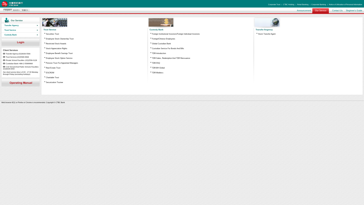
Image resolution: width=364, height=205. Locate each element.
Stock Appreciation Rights (56, 48)
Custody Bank (10, 35)
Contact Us (337, 10)
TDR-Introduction (159, 53)
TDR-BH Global (158, 68)
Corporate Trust (274, 5)
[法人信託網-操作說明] (20, 82)
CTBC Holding (288, 5)
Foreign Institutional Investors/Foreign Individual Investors (176, 34)
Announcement (304, 10)
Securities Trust (52, 34)
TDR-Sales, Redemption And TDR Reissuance (171, 58)
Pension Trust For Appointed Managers (62, 63)
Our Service (320, 10)
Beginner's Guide (354, 10)
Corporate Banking (318, 5)
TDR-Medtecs (157, 73)
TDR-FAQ (156, 63)
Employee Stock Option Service (59, 58)
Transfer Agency (11, 25)
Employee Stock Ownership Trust (60, 39)
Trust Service (10, 30)
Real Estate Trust (53, 68)
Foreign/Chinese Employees (163, 39)
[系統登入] (20, 42)
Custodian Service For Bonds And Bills (168, 48)
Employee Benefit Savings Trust (59, 53)
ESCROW (50, 73)
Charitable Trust (52, 77)
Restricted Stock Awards (56, 44)
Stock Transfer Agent (267, 34)
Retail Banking (303, 5)
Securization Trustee (54, 82)
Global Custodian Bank (161, 44)
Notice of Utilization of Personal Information (345, 5)
